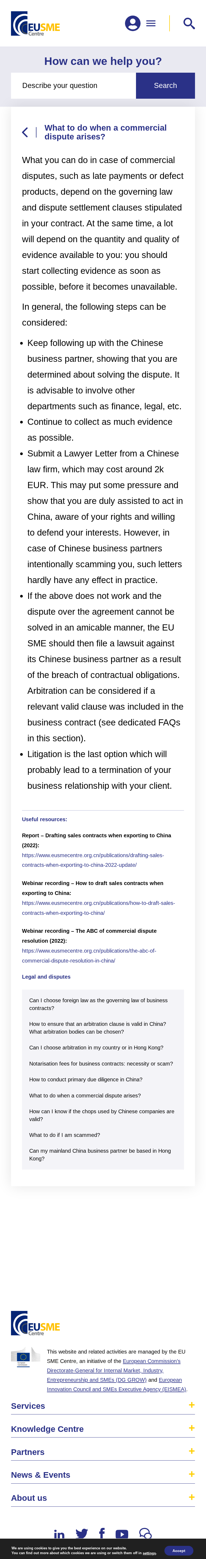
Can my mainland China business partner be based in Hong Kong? (100, 1155)
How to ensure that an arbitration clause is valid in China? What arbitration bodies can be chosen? (97, 1028)
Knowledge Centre (47, 1429)
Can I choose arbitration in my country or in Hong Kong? (96, 1047)
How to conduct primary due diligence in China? (85, 1079)
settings (149, 1553)
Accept (178, 1551)
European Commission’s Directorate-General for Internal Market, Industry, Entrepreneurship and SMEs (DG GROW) (114, 1370)
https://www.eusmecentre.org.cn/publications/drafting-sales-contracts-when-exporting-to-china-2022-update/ (93, 860)
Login (185, 1325)
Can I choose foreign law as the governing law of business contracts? (98, 1004)
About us (29, 1498)
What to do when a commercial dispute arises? (85, 1095)
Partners (28, 1452)
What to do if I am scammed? (64, 1135)
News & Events (40, 1475)
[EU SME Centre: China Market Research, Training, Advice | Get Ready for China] (35, 23)
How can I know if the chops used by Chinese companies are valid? (101, 1115)
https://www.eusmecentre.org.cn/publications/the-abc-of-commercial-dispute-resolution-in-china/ (89, 956)
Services (28, 1406)
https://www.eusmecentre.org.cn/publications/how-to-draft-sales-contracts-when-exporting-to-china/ (98, 908)
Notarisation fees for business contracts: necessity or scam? (101, 1063)
